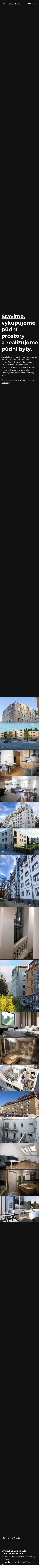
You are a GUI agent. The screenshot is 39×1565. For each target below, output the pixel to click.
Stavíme (13, 316)
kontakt (5, 383)
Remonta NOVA (11, 3)
